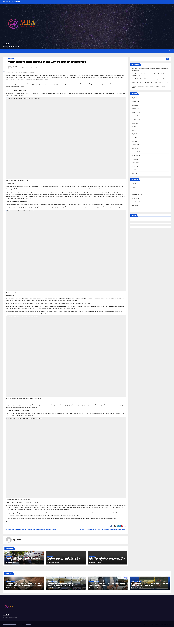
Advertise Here (15, 51)
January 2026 (135, 105)
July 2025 (134, 126)
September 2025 (136, 119)
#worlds (41, 67)
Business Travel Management (139, 191)
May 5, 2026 (93, 587)
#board (29, 67)
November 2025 (136, 112)
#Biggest (24, 67)
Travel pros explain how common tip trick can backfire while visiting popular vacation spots (24, 584)
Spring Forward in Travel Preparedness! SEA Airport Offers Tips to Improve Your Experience (65, 585)
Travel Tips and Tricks (137, 209)
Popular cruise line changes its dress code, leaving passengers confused (23, 559)
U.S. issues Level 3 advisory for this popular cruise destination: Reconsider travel (31, 529)
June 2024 (134, 173)
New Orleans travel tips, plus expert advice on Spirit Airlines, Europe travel (150, 82)
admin (16, 66)
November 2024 (136, 155)
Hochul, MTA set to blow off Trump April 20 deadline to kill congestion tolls (102, 529)
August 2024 (135, 166)
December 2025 (136, 108)
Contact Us (27, 51)
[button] (169, 50)
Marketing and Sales (137, 194)
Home (6, 51)
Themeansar (28, 624)
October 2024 (135, 159)
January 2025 (135, 148)
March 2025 (135, 141)
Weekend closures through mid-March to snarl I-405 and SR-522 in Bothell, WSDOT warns (64, 559)
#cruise (33, 67)
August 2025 (135, 123)
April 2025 (134, 137)
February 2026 (135, 101)
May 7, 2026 (10, 587)
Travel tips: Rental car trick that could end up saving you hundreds (148, 78)
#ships (36, 67)
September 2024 (136, 162)
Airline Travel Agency (137, 183)
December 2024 (136, 152)
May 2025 (134, 134)
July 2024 (134, 170)
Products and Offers (137, 201)
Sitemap (48, 51)
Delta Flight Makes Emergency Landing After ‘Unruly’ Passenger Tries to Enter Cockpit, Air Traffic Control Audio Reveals (107, 559)
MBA (6, 43)
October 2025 (135, 116)
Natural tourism (135, 198)
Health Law (134, 219)
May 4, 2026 (135, 587)
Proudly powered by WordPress (9, 624)
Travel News (11, 58)
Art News (134, 187)
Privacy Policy (38, 51)
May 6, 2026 (52, 587)
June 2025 (134, 130)
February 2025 (135, 144)
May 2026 (134, 98)
